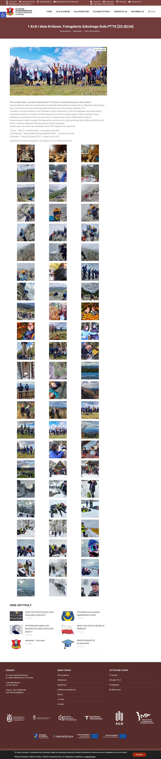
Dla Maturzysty (115, 690)
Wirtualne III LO (115, 680)
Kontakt (61, 704)
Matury (60, 694)
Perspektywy (114, 685)
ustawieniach (90, 757)
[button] (3, 15)
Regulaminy (62, 685)
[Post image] (16, 616)
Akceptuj (139, 754)
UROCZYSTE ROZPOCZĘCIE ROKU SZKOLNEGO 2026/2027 (39, 613)
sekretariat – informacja (35, 640)
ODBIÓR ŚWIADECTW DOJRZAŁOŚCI (86, 642)
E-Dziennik (113, 675)
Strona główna (63, 675)
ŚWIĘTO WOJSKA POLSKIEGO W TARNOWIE (90, 627)
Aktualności (62, 680)
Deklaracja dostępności (67, 690)
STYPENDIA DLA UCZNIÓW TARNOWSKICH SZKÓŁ (88, 613)
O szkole (61, 699)
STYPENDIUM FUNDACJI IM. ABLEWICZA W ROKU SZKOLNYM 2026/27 (39, 629)
